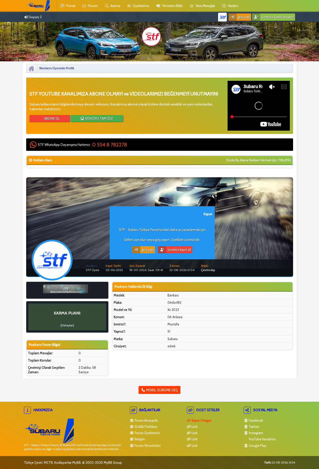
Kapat (208, 214)
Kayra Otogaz (201, 420)
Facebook (255, 420)
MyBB (76, 463)
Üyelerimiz (140, 5)
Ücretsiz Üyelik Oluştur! (277, 17)
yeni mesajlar (205, 5)
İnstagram (255, 433)
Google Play (257, 446)
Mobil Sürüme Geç (161, 390)
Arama (115, 5)
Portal (70, 5)
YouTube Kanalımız (262, 439)
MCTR (48, 463)
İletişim (139, 439)
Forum (92, 5)
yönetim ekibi (172, 5)
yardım (232, 5)
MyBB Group (113, 463)
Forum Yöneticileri (147, 446)
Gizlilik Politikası (146, 427)
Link (194, 427)
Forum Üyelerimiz (147, 433)
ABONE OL (51, 118)
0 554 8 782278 (109, 145)
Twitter (253, 427)
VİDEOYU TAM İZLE (98, 118)
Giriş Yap (243, 17)
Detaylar (67, 325)
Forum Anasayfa (146, 420)
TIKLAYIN (284, 160)
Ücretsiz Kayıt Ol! (179, 250)
